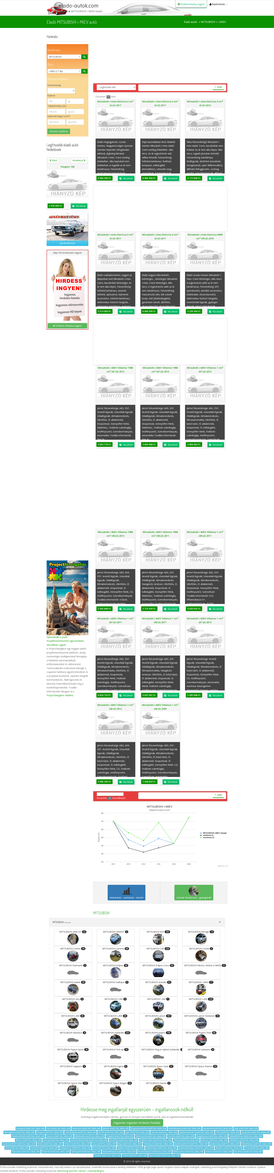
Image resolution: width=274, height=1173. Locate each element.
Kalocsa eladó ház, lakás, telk (214, 1140)
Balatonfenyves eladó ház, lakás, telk (119, 1151)
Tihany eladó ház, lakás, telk (186, 1140)
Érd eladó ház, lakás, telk (104, 1147)
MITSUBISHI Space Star (72, 1083)
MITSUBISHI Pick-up (115, 1049)
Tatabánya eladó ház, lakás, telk (158, 1144)
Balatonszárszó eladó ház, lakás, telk (191, 1144)
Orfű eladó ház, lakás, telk (227, 1132)
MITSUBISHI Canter (72, 948)
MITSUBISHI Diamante (72, 965)
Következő (78, 160)
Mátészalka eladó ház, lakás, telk (89, 1136)
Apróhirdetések (67, 243)
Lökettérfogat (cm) (58, 116)
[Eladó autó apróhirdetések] (67, 227)
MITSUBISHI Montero (72, 1032)
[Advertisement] (67, 441)
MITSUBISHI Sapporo (72, 1066)
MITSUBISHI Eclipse (115, 965)
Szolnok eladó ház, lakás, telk (181, 1136)
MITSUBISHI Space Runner (200, 1066)
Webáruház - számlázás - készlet (126, 897)
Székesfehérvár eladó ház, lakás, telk (245, 1136)
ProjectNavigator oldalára (60, 695)
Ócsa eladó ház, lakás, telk (257, 1147)
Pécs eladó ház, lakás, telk (58, 1128)
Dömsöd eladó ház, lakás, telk (44, 1147)
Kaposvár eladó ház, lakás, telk (26, 1151)
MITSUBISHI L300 (72, 1015)
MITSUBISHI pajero (157, 1032)
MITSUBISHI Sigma (115, 1066)
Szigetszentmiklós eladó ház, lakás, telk (148, 1128)
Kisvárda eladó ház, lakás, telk (55, 1151)
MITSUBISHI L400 (115, 1015)
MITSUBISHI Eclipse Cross (157, 965)
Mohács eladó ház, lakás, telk (219, 1151)
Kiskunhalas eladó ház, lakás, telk (256, 1144)
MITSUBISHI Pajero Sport (72, 1049)
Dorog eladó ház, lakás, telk (55, 1140)
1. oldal (218, 86)
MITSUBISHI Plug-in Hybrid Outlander (159, 1049)
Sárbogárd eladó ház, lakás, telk (86, 1151)
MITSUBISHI (208, 22)
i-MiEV (222, 22)
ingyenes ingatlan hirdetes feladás (137, 1123)
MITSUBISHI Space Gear (157, 1066)
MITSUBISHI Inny (72, 999)
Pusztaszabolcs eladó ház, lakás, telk (154, 1151)
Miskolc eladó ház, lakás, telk (116, 1128)
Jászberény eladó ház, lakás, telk (224, 1144)
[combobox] (64, 56)
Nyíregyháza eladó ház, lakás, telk (19, 1132)
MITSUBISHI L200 (200, 999)
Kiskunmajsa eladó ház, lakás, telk (161, 1147)
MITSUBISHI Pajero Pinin (200, 1032)
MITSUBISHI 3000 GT (72, 931)
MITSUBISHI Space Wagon (115, 1083)
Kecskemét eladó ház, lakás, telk (217, 1128)
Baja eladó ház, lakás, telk (129, 1144)
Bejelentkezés (218, 4)
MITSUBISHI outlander (115, 1032)
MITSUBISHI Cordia (200, 948)
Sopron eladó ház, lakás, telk (59, 1136)
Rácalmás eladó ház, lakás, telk (248, 1151)
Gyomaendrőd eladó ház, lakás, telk (19, 1144)
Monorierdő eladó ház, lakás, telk (151, 1136)
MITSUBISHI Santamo (200, 1049)
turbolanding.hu (96, 1170)
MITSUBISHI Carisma (115, 948)
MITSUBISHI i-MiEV (200, 982)
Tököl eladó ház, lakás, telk (135, 1155)
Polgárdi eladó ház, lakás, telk (120, 1136)
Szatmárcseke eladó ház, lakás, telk (155, 1140)
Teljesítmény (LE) (56, 105)
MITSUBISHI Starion (158, 1083)
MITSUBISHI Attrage (200, 931)
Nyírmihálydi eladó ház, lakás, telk (164, 1155)
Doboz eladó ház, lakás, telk (77, 1144)
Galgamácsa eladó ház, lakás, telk (75, 1147)
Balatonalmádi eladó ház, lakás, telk (28, 1136)
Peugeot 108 (67, 166)
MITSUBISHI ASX (158, 931)
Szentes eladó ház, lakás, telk (107, 1155)
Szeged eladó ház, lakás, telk (50, 1132)
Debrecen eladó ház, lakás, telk (86, 1128)
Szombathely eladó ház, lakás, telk (80, 1132)
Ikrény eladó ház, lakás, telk (50, 1144)
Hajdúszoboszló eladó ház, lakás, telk (196, 1132)
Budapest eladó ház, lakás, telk (30, 1128)
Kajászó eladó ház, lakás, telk (130, 1147)
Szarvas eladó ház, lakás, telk (164, 1132)
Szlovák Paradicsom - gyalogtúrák (193, 897)
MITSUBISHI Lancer (157, 1015)
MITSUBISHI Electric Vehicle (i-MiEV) (202, 965)
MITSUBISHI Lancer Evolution (201, 1015)
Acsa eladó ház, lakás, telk (104, 1144)
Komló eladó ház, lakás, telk (110, 1132)
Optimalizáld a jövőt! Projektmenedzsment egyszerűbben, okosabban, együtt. (66, 641)
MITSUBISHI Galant (72, 982)
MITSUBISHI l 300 (157, 999)
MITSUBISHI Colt (158, 948)
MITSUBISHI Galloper (115, 982)
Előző (54, 160)
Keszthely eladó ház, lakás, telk (123, 1140)
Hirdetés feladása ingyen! (192, 4)
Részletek (80, 206)
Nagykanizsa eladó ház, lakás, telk (212, 1136)
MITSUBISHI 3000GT (115, 931)
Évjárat (51, 95)
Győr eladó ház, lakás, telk (246, 1128)
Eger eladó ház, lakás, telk (137, 1132)
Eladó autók (190, 22)
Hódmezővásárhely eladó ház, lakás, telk (89, 1140)
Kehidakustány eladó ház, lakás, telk (185, 1128)
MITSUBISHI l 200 (115, 999)
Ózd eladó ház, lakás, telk (16, 1147)
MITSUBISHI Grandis (157, 982)
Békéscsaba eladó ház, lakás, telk (188, 1151)
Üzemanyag (54, 85)
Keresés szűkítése (58, 131)
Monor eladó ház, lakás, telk (28, 1140)
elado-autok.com (78, 5)
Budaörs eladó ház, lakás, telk (229, 1147)
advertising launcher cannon (71, 1170)
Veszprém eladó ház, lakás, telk (256, 1132)
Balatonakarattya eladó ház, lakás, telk (196, 1147)
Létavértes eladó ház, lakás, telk (244, 1140)
